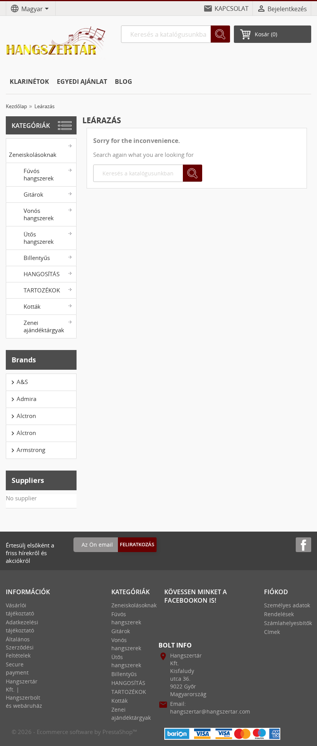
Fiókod (276, 592)
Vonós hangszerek (39, 214)
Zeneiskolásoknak (32, 154)
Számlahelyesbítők (288, 623)
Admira (22, 399)
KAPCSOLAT (232, 8)
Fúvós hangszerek (39, 174)
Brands (24, 359)
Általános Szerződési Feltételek (20, 647)
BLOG (123, 81)
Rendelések (279, 614)
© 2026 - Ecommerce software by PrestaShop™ (74, 732)
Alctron (22, 416)
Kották (32, 306)
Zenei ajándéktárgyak (44, 326)
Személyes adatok (287, 605)
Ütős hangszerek (39, 237)
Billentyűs (37, 258)
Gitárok (33, 194)
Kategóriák (31, 125)
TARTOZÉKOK (42, 290)
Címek (272, 632)
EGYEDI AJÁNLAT (82, 81)
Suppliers (28, 480)
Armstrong (27, 450)
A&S (18, 382)
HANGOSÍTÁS (42, 274)
